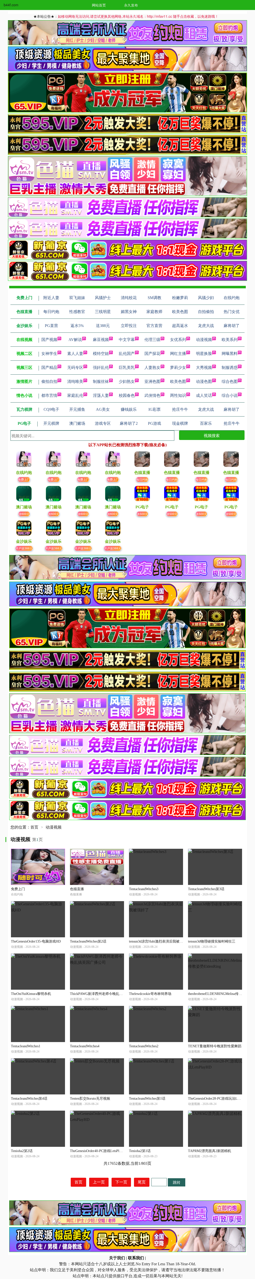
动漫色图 (204, 381)
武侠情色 (152, 395)
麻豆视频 (101, 339)
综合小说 (230, 395)
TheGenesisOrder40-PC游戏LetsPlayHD (99, 1151)
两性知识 (178, 395)
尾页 (142, 1182)
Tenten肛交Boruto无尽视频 (90, 1098)
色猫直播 (77, 889)
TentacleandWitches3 (143, 889)
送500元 (142, 514)
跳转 (176, 1182)
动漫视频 (204, 339)
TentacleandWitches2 (143, 1046)
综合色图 (230, 381)
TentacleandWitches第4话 (29, 1098)
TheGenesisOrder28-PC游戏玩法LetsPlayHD (220, 1098)
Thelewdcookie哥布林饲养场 (150, 994)
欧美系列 (230, 339)
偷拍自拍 (49, 381)
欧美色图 (178, 381)
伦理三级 (152, 339)
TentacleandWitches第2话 (88, 941)
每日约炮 (142, 479)
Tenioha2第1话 (140, 1151)
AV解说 (75, 339)
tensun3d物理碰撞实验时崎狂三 (211, 941)
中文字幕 (127, 339)
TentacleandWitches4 (84, 1046)
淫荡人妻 (101, 395)
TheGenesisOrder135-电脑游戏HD (36, 941)
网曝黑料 (230, 353)
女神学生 (49, 353)
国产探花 (152, 353)
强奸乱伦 (101, 367)
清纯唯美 (75, 381)
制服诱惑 (230, 367)
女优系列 (178, 339)
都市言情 (49, 395)
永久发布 (131, 4)
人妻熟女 (152, 367)
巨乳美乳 (127, 367)
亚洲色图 (152, 381)
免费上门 (24, 479)
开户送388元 (24, 548)
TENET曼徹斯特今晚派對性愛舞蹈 (214, 1046)
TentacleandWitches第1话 (147, 1098)
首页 (34, 827)
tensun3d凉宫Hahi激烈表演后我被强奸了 (159, 941)
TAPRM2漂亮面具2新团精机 (209, 1151)
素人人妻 (75, 353)
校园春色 (127, 395)
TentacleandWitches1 (25, 1046)
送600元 (24, 514)
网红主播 (178, 353)
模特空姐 (101, 353)
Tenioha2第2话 (22, 1151)
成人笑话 (204, 395)
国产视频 (49, 339)
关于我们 (117, 1258)
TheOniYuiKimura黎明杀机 (31, 994)
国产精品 (49, 367)
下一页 (121, 1182)
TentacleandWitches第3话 (206, 889)
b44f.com (11, 4)
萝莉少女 (178, 367)
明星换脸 (204, 353)
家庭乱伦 (75, 395)
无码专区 (75, 367)
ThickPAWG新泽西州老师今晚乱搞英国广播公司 (107, 994)
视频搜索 (212, 435)
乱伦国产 (127, 353)
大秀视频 (204, 367)
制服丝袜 (101, 381)
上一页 (99, 1182)
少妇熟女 (127, 381)
